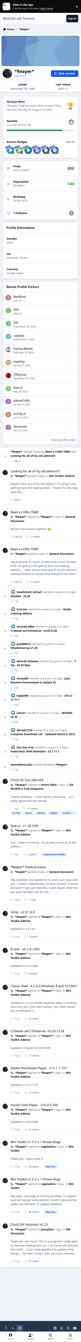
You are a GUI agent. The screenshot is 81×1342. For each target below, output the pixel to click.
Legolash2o (48, 1146)
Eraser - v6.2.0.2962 (25, 949)
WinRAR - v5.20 (20, 596)
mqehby (19, 362)
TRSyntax (20, 375)
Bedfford (19, 297)
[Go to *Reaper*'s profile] (5, 472)
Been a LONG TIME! (58, 451)
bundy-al (20, 414)
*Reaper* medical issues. (29, 867)
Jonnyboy (47, 1229)
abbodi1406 (22, 401)
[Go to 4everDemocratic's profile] (71, 213)
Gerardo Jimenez (27, 661)
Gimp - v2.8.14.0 (23, 912)
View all (70, 142)
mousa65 (22, 678)
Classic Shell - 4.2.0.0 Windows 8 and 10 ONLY (44, 986)
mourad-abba (25, 626)
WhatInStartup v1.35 (24, 648)
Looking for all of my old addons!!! (33, 456)
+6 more (66, 812)
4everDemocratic (22, 764)
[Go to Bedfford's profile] (8, 297)
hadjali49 (22, 695)
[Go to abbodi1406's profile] (8, 401)
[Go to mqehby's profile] (8, 362)
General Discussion (61, 554)
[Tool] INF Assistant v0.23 (29, 1224)
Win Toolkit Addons (62, 476)
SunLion (22, 609)
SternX (18, 388)
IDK (16, 323)
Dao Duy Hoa (25, 747)
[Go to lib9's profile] (8, 310)
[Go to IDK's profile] (8, 323)
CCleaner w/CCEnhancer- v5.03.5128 (34, 630)
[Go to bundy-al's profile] (8, 414)
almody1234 (24, 730)
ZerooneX (20, 427)
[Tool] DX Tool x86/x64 (27, 780)
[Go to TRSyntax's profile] (8, 375)
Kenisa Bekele (23, 349)
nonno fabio (49, 784)
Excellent (19, 185)
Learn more (7, 6)
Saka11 (21, 713)
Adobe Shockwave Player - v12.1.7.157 (39, 1068)
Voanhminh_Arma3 (29, 592)
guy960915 (24, 644)
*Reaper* (17, 451)
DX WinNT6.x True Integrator (42, 786)
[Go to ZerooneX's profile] (8, 427)
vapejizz (19, 336)
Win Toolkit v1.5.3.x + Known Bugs (36, 1142)
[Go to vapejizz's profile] (8, 336)
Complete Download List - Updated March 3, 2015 (43, 734)
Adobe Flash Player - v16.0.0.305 (34, 1105)
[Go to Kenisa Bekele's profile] (8, 349)
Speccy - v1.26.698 (24, 825)
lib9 (16, 310)
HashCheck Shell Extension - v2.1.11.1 (35, 751)
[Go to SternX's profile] (8, 388)
